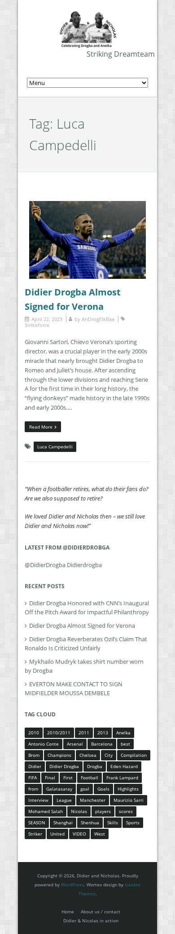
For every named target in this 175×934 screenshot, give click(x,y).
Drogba (94, 766)
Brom (33, 755)
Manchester (92, 800)
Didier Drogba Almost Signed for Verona (82, 625)
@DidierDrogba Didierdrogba (63, 565)
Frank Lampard (122, 777)
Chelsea (87, 755)
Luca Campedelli (55, 446)
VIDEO (79, 834)
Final (50, 777)
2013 (102, 732)
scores (126, 811)
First (68, 777)
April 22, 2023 (46, 319)
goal (84, 789)
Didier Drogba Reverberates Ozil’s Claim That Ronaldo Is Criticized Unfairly (86, 643)
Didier (34, 766)
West (99, 834)
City (109, 755)
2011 (84, 732)
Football (89, 777)
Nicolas (79, 811)
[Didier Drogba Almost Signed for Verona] (87, 205)
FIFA (32, 777)
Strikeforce (37, 325)
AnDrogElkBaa (98, 319)
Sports (133, 822)
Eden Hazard (124, 766)
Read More (40, 427)
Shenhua (90, 822)
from (33, 789)
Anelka (123, 732)
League (64, 800)
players (103, 811)
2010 (33, 732)
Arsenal (75, 744)
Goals (103, 789)
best (125, 744)
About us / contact (100, 911)
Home (67, 911)
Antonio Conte (43, 744)
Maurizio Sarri (129, 800)
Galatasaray (59, 789)
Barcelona (102, 744)
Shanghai (63, 822)
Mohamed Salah (45, 811)
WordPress (72, 884)
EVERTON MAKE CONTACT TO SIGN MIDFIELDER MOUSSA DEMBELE (73, 688)
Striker (35, 834)
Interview (38, 800)
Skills (112, 822)
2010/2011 (58, 732)
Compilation (134, 755)
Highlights (128, 789)
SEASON (36, 822)
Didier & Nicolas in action (90, 920)
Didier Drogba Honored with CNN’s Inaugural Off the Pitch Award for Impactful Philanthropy (87, 607)
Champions (59, 755)
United (57, 834)
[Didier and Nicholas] (87, 13)
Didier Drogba (64, 766)
